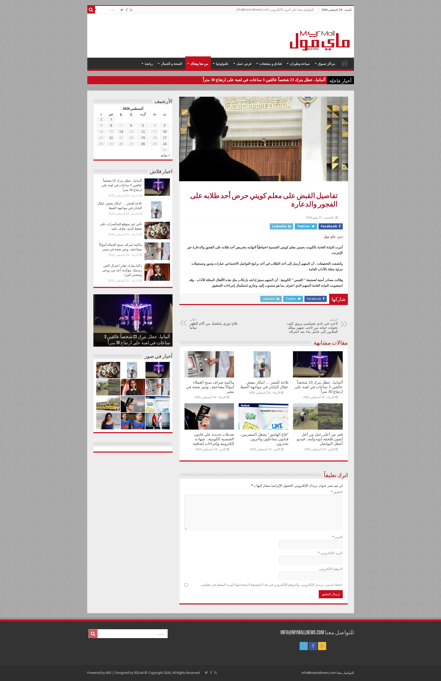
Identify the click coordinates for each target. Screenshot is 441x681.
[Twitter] (122, 10)
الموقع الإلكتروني (331, 569)
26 (143, 144)
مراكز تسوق (326, 64)
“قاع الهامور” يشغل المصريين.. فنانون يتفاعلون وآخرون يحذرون (264, 439)
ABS (109, 673)
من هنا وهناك (199, 64)
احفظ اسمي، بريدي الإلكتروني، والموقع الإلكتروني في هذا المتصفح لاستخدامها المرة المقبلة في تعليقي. (272, 585)
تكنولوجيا (222, 64)
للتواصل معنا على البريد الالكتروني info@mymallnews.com (275, 9)
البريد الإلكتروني (330, 553)
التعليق (337, 492)
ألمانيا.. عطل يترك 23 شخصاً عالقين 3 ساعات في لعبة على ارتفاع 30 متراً (264, 80)
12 (143, 131)
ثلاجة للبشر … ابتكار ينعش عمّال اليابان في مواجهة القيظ (264, 384)
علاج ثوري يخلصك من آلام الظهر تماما (214, 324)
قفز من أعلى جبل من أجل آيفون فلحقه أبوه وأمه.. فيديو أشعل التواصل (320, 439)
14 (121, 131)
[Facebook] (126, 10)
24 (164, 144)
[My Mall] (320, 35)
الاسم (337, 537)
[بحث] (91, 10)
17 (164, 138)
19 (143, 138)
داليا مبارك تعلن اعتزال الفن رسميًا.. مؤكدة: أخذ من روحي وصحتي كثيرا (122, 270)
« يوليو (165, 155)
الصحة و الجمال (171, 64)
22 (111, 138)
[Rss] (131, 10)
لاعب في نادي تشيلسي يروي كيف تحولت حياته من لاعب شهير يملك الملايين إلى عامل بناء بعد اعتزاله (312, 326)
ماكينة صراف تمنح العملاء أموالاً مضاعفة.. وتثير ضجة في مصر (210, 387)
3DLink (139, 673)
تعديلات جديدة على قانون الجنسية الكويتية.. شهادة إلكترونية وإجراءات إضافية (213, 439)
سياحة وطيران (300, 64)
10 (164, 131)
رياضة (149, 64)
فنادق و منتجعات (271, 64)
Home (344, 63)
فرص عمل (244, 64)
